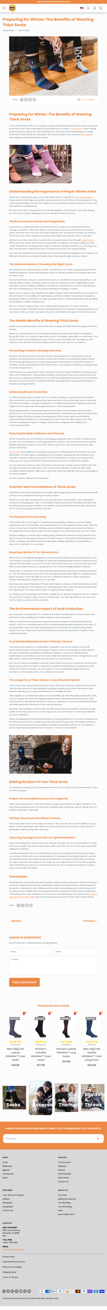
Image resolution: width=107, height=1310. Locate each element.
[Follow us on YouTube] (21, 1291)
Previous (89, 921)
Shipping (62, 1166)
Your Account (64, 1162)
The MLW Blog (64, 1202)
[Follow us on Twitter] (8, 1291)
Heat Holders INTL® (66, 1214)
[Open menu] (4, 8)
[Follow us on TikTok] (25, 1291)
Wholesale (7, 1202)
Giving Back (8, 1206)
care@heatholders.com (13, 1249)
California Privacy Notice (14, 1261)
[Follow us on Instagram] (12, 1291)
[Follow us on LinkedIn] (29, 1291)
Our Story (62, 1195)
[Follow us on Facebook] (4, 1291)
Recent (16, 921)
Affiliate (6, 1199)
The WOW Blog (65, 1206)
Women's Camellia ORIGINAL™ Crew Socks (41, 1054)
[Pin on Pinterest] (26, 100)
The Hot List (8, 1210)
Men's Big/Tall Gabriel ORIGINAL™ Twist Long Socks (92, 1054)
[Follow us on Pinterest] (16, 1291)
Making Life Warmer (67, 1199)
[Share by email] (34, 100)
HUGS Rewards (64, 1173)
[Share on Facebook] (22, 100)
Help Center (63, 1177)
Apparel (6, 1170)
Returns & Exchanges (12, 1267)
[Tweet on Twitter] (30, 100)
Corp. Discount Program (13, 1195)
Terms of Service (10, 1277)
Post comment (24, 982)
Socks (5, 1162)
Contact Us (63, 1181)
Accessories (8, 1173)
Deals (5, 1177)
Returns (61, 1170)
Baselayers (7, 1166)
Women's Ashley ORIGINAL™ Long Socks (66, 1052)
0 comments (88, 99)
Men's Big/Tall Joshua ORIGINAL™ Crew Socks (15, 1054)
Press (60, 1210)
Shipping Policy (9, 1272)
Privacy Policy (9, 1256)
